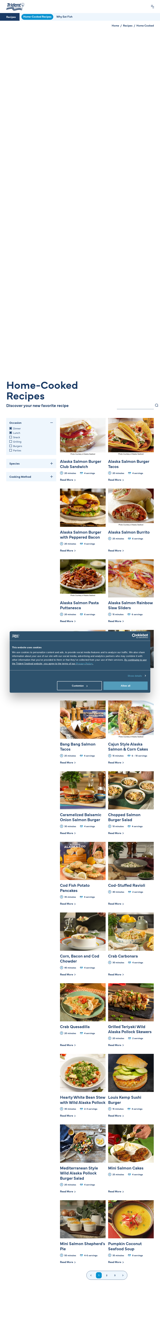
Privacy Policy (84, 663)
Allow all (125, 685)
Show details (135, 675)
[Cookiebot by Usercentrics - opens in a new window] (134, 636)
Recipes (11, 17)
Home (115, 25)
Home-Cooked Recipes (37, 16)
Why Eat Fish (64, 16)
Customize (78, 685)
